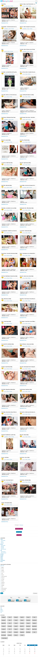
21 (24, 651)
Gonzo (28, 617)
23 (34, 651)
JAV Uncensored (3, 552)
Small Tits (3, 632)
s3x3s (24, 6)
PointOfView (28, 632)
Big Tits (22, 617)
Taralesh (25, 187)
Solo (34, 632)
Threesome (34, 620)
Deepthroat (28, 626)
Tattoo (28, 629)
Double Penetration (22, 626)
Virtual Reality (3, 540)
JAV (1, 550)
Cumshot (22, 623)
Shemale (1, 610)
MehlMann (6, 28)
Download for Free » (4, 22)
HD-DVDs (11, 6)
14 (24, 649)
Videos (27, 6)
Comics (1, 559)
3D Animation (2, 560)
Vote (1, 593)
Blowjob (3, 617)
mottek (6, 6)
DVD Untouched (3, 549)
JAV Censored (3, 551)
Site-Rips (2, 554)
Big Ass (3, 626)
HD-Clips (29, 6)
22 (29, 651)
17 (3, 651)
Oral (9, 623)
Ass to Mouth (4, 635)
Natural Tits (3, 623)
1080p (16, 620)
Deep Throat (34, 629)
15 (29, 649)
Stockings (15, 632)
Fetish (22, 635)
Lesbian (16, 626)
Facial (16, 623)
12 (14, 649)
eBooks (1, 556)
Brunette (3, 620)
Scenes (12, 119)
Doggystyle (22, 632)
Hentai (1, 561)
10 (3, 649)
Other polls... (2, 565)
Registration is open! (19, 528)
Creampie (9, 626)
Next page (21, 525)
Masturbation (34, 626)
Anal (9, 617)
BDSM (1, 609)
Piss (1, 612)
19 (14, 651)
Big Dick (34, 623)
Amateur (3, 629)
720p (10, 632)
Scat (1, 608)
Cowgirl (22, 629)
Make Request (19, 531)
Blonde (22, 620)
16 (34, 649)
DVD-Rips (11, 51)
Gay (1, 607)
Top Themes (19, 535)
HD (9, 629)
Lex (24, 74)
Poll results (35, 593)
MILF (10, 620)
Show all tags (4, 638)
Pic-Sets (1, 555)
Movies (9, 6)
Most (24, 119)
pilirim (6, 51)
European (9, 635)
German (16, 635)
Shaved (28, 623)
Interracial (28, 620)
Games (1, 557)
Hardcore (15, 617)
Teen (34, 617)
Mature (16, 629)
